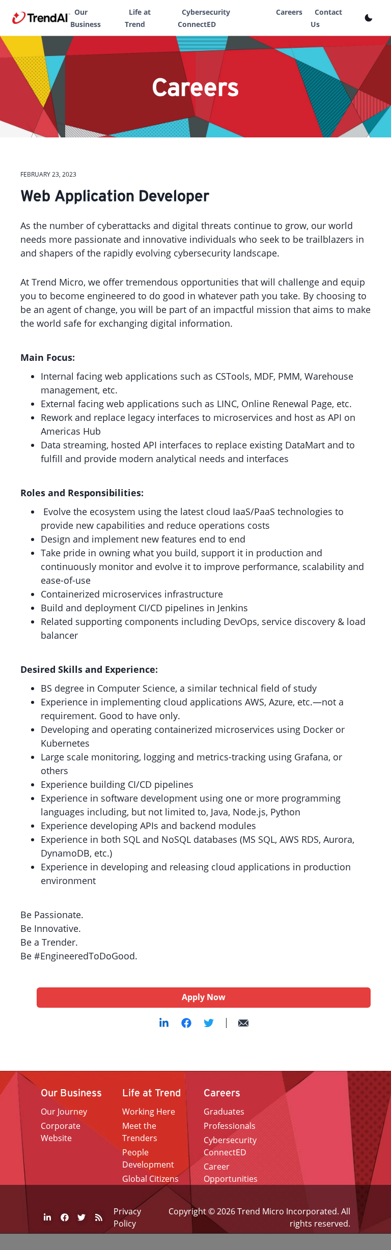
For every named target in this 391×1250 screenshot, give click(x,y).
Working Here (148, 1111)
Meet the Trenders (139, 1132)
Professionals (230, 1125)
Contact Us (326, 18)
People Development (148, 1158)
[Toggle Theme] (368, 18)
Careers (289, 12)
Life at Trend (138, 18)
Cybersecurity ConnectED (204, 18)
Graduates (224, 1111)
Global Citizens (150, 1178)
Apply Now (204, 997)
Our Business (85, 18)
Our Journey (64, 1111)
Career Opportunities (231, 1172)
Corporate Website (60, 1132)
